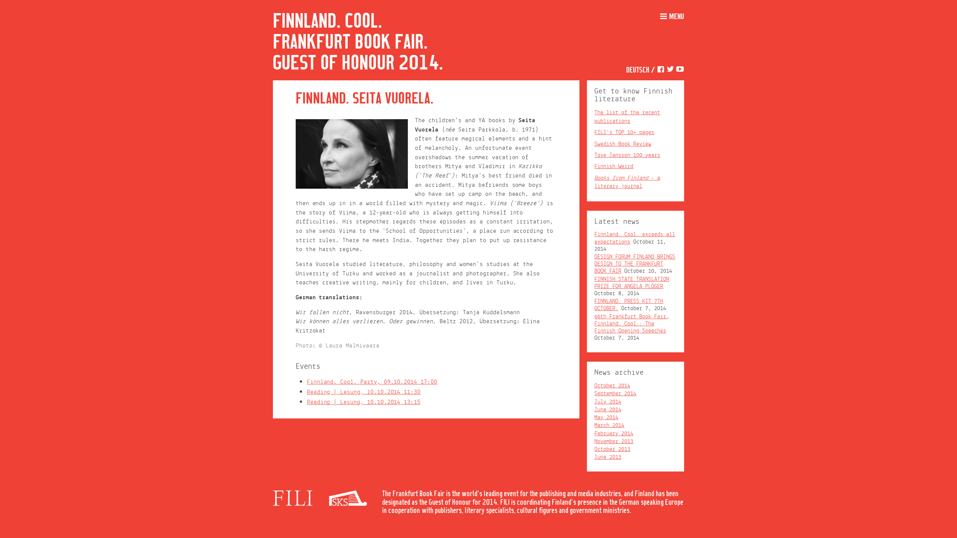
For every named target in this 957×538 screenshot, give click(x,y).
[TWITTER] (670, 70)
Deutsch (637, 70)
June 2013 (607, 457)
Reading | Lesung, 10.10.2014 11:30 (364, 392)
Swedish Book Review (622, 144)
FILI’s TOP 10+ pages (624, 132)
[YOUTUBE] (680, 70)
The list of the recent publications (627, 117)
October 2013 (612, 449)
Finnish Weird (613, 166)
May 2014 (606, 417)
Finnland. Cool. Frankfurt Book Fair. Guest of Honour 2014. (358, 42)
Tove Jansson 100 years (627, 155)
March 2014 (609, 425)
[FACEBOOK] (660, 70)
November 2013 (613, 441)
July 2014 (607, 402)
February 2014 (613, 434)
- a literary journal (627, 182)
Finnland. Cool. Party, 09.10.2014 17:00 (372, 382)
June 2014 (607, 410)
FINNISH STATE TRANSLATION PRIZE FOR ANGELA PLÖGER (631, 283)
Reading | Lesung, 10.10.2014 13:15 (364, 402)
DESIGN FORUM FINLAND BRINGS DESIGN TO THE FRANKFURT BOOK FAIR (634, 264)
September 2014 (615, 394)
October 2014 (612, 386)
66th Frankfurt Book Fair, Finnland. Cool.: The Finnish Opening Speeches (631, 324)
